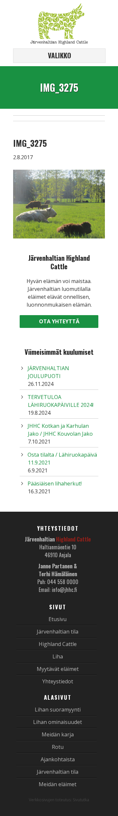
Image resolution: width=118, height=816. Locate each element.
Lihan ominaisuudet (57, 722)
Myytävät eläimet (58, 669)
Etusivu (58, 619)
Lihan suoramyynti (58, 709)
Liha (57, 656)
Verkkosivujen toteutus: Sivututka (59, 800)
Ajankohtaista (58, 759)
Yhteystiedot (57, 681)
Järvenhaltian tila (57, 631)
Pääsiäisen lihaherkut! (55, 483)
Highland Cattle (58, 644)
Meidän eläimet (57, 784)
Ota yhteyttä (59, 321)
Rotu (58, 746)
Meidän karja (58, 734)
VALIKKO (59, 55)
